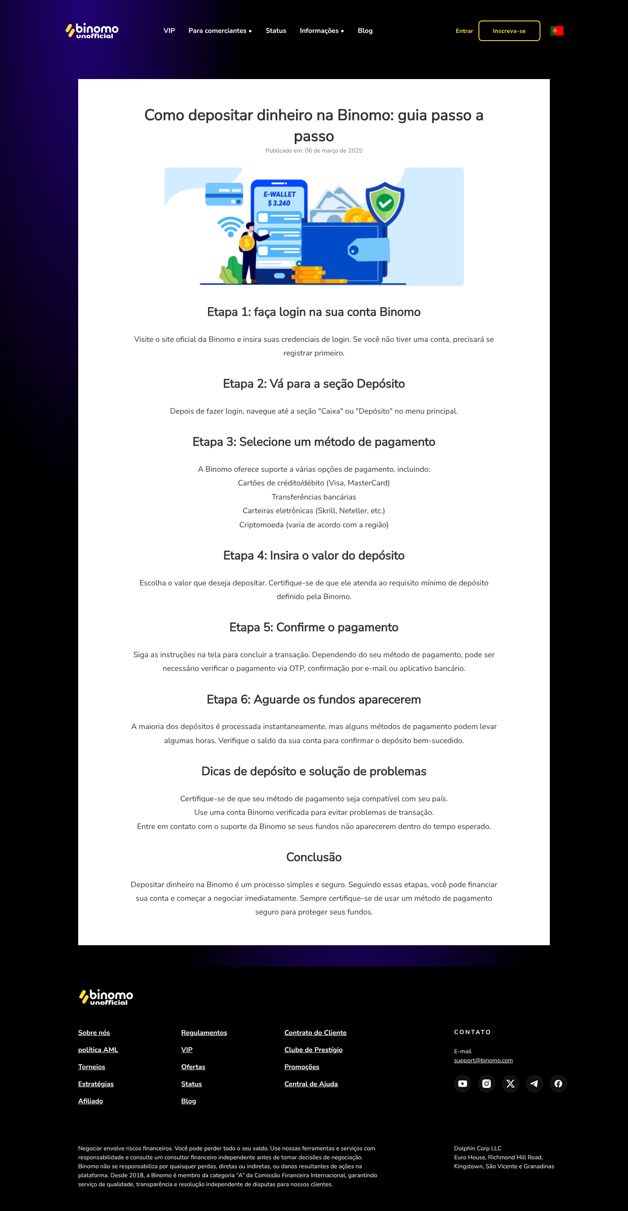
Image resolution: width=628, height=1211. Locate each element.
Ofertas (193, 1067)
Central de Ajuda (311, 1084)
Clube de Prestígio (314, 1050)
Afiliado (90, 1101)
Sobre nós (94, 1033)
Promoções (302, 1067)
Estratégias (96, 1084)
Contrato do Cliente (316, 1033)
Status (276, 30)
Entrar (464, 31)
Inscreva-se (509, 31)
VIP (169, 30)
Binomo (88, 1166)
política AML (98, 1050)
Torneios (91, 1067)
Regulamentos (204, 1033)
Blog (365, 30)
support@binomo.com (483, 1060)
